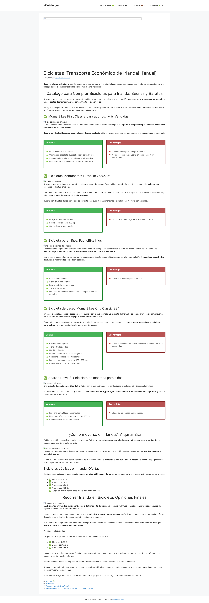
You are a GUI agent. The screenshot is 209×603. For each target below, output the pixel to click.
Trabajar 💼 (138, 5)
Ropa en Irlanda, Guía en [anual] (57, 586)
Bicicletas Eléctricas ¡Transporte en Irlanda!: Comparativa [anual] (69, 588)
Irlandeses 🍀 (155, 5)
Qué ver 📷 (122, 5)
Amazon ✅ (50, 581)
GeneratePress (118, 599)
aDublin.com (52, 5)
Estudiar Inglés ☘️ (107, 5)
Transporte (50, 584)
